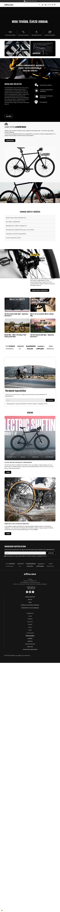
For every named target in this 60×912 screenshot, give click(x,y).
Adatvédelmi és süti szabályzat (30, 607)
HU (49, 4)
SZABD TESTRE (15, 127)
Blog (30, 602)
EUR (52, 4)
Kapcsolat (30, 646)
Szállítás (30, 638)
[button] (17, 305)
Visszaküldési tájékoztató (30, 649)
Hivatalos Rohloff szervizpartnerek (37, 259)
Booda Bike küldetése (13, 84)
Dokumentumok (30, 644)
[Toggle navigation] (54, 4)
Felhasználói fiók (30, 597)
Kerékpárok (10, 53)
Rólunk (30, 599)
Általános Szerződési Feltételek (30, 605)
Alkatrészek (36, 53)
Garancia (30, 641)
